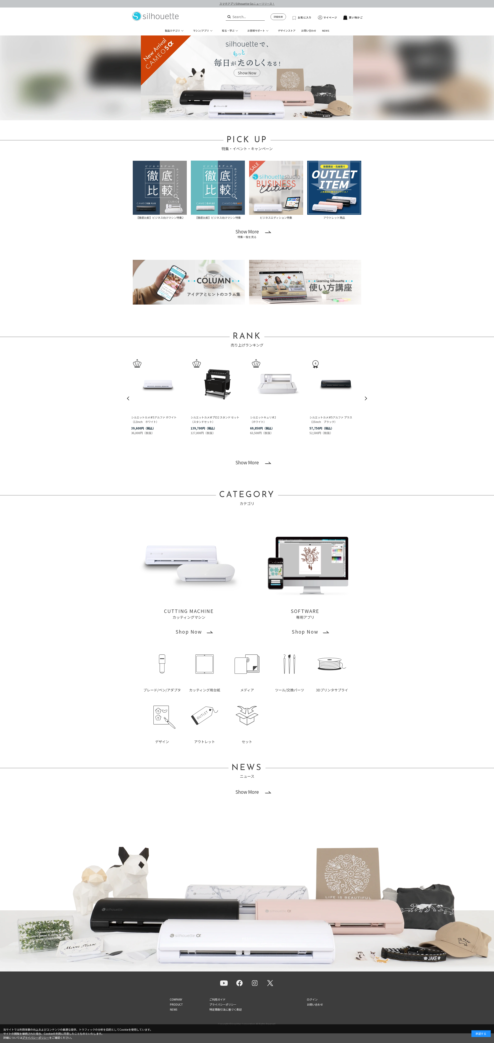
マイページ (330, 17)
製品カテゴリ (172, 30)
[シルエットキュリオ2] (276, 383)
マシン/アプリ (201, 30)
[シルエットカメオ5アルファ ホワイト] (157, 383)
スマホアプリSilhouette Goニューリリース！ (247, 4)
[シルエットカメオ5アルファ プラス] (336, 383)
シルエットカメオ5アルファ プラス (331, 417)
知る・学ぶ (228, 30)
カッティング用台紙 (204, 689)
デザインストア (286, 30)
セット (247, 741)
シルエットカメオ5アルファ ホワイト (154, 417)
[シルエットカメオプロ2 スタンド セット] (217, 383)
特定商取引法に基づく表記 (225, 1009)
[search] (229, 17)
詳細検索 (278, 16)
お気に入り (305, 17)
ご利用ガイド (217, 999)
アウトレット (204, 741)
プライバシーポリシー (222, 1004)
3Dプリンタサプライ (332, 689)
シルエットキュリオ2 (263, 417)
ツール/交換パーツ (289, 689)
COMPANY (176, 999)
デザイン (162, 741)
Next (366, 398)
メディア (247, 689)
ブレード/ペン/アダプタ (162, 689)
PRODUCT (176, 1004)
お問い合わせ (308, 30)
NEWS (325, 30)
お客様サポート (256, 30)
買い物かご (356, 17)
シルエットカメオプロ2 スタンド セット (215, 417)
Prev (128, 398)
